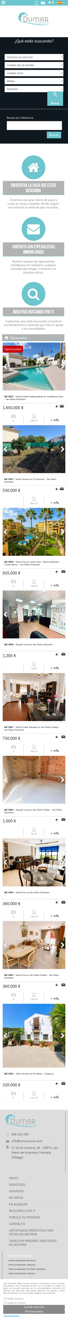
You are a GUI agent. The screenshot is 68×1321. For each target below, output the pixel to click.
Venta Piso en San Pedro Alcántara (26, 892)
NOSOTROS (17, 1184)
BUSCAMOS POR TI (22, 1211)
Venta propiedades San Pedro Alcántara (26, 1269)
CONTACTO (17, 1224)
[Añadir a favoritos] (55, 406)
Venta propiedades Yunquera (21, 1273)
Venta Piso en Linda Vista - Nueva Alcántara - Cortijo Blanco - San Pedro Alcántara (32, 563)
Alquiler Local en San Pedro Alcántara (28, 644)
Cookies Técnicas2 (14, 1299)
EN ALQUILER (18, 1204)
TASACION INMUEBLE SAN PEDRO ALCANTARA (32, 1242)
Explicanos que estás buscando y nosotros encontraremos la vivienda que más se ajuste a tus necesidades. (33, 319)
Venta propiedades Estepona (21, 1265)
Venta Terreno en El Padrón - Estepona (28, 1073)
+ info (55, 420)
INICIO (13, 1178)
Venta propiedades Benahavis (22, 1260)
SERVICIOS (16, 1191)
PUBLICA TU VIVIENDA (24, 1217)
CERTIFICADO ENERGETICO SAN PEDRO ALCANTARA (31, 1232)
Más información (11, 1316)
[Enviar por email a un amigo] (62, 406)
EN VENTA (16, 1198)
